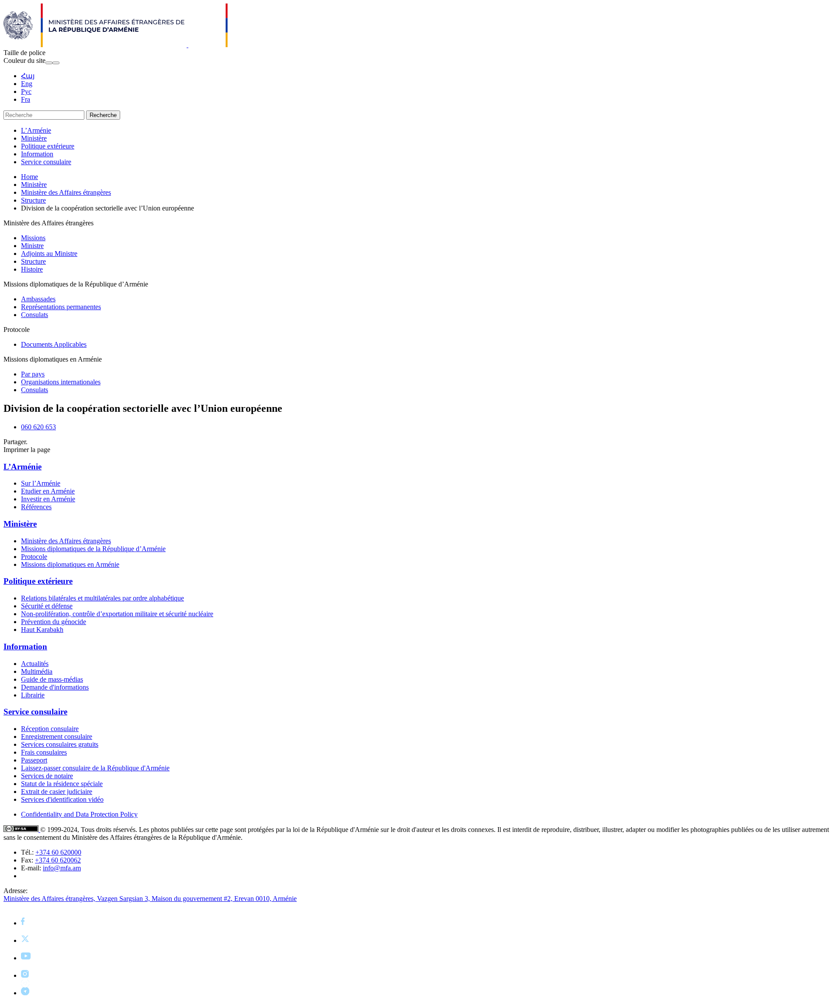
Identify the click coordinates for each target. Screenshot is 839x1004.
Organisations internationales (61, 382)
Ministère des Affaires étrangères (66, 192)
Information (37, 154)
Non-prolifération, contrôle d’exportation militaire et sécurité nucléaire (117, 614)
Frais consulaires (44, 752)
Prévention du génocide (53, 621)
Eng (26, 83)
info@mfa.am (62, 868)
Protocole (34, 556)
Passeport (34, 760)
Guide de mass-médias (52, 679)
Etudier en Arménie (48, 491)
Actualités (35, 663)
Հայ (28, 75)
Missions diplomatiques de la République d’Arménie (93, 548)
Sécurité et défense (47, 606)
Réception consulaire (50, 728)
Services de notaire (47, 776)
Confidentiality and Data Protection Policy (79, 814)
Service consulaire (46, 162)
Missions (33, 238)
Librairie (33, 695)
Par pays (33, 374)
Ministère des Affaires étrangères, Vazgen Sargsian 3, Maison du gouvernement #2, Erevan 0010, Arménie (150, 898)
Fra (25, 99)
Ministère (34, 138)
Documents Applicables (54, 344)
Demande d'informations (55, 687)
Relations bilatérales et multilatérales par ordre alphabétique (102, 598)
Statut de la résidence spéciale (62, 783)
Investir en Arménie (48, 499)
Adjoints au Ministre (49, 253)
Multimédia (36, 671)
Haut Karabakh (42, 629)
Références (36, 507)
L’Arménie (36, 130)
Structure (33, 200)
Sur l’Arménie (40, 483)
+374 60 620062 (58, 860)
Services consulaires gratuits (59, 744)
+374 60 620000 (58, 852)
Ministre (32, 245)
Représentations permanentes (61, 307)
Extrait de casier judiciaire (56, 791)
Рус (26, 91)
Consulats (34, 314)
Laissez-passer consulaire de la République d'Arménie (95, 768)
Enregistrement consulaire (56, 736)
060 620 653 (38, 427)
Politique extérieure (47, 146)
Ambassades (38, 299)
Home (29, 176)
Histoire (32, 269)
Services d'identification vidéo (62, 799)
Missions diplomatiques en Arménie (70, 564)
